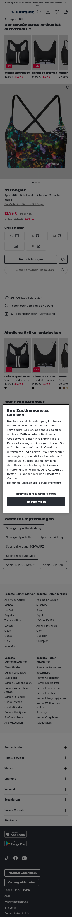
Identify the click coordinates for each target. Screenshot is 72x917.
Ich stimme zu (36, 501)
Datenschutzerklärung (34, 483)
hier (35, 474)
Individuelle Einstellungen (36, 493)
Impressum (54, 483)
